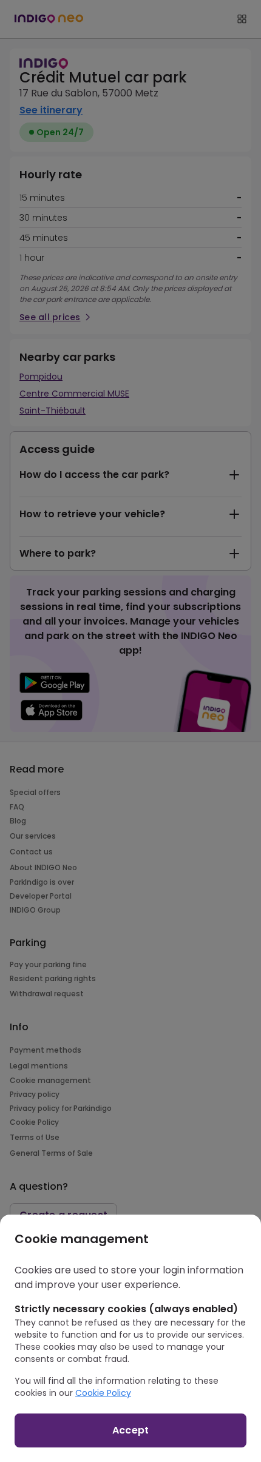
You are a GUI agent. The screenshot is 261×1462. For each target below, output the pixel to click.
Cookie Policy (103, 1393)
